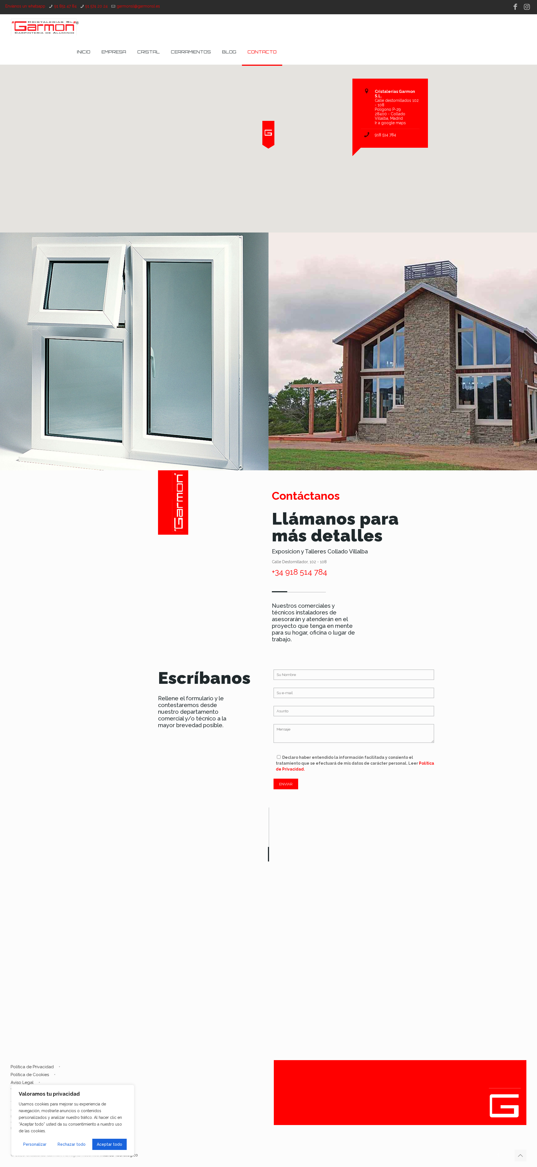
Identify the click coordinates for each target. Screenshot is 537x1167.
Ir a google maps (390, 123)
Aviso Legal (22, 1082)
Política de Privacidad (32, 1066)
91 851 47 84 (65, 6)
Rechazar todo (72, 1144)
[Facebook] (515, 7)
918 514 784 (385, 135)
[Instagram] (527, 7)
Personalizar (34, 1144)
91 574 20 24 (96, 6)
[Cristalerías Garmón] (45, 26)
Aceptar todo (109, 1144)
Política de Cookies (30, 1074)
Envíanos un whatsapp (25, 6)
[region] (72, 1120)
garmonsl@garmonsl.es (138, 6)
